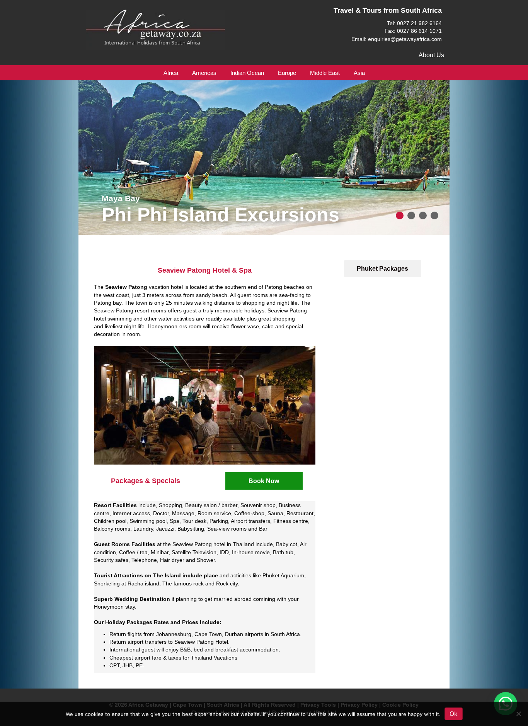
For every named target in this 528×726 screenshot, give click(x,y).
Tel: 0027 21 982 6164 (414, 23)
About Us (431, 55)
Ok (454, 714)
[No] (518, 714)
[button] (264, 481)
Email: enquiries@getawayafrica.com (396, 39)
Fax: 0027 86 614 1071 (413, 31)
